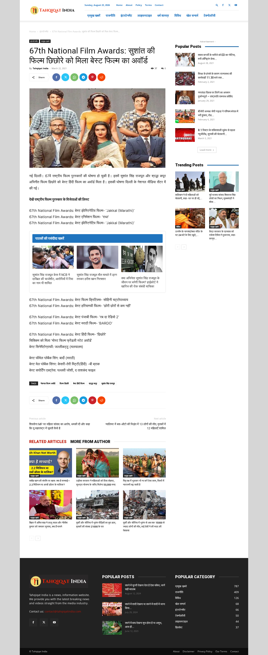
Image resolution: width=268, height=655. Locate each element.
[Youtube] (236, 5)
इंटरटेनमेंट (126, 15)
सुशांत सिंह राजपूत (108, 383)
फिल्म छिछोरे (64, 383)
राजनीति (110, 15)
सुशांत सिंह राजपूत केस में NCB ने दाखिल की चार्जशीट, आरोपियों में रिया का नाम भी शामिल (52, 279)
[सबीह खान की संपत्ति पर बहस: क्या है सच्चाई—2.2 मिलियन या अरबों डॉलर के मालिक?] (50, 462)
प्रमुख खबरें (93, 15)
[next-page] (38, 538)
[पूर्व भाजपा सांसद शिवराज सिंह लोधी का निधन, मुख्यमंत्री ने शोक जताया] (224, 181)
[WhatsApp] (74, 77)
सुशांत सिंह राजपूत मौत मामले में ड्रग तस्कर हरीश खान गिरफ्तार (97, 277)
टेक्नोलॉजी (209, 15)
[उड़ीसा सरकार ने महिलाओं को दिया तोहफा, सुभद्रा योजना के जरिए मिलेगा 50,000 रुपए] (97, 462)
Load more (205, 149)
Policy (139, 5)
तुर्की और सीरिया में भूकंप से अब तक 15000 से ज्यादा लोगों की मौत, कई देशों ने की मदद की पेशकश (144, 526)
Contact (159, 5)
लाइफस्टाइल (145, 15)
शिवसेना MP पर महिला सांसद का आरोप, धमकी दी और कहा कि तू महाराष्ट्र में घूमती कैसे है (59, 426)
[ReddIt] (101, 77)
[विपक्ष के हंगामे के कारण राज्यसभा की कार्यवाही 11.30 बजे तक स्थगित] (185, 78)
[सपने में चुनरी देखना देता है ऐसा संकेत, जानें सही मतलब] (112, 590)
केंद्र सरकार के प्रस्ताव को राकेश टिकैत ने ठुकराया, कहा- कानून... (222, 235)
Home (119, 5)
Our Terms (221, 651)
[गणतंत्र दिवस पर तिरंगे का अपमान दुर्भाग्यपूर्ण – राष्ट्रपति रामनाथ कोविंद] (185, 97)
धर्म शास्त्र (163, 15)
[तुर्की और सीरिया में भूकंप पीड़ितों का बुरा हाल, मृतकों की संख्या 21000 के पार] (97, 504)
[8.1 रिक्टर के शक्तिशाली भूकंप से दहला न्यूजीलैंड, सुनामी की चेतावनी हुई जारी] (185, 135)
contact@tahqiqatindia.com (63, 611)
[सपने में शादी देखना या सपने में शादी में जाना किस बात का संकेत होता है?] (112, 609)
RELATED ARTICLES (48, 441)
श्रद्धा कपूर (93, 383)
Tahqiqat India (40, 68)
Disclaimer (188, 651)
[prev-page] (31, 538)
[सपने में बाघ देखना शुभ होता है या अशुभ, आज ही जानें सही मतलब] (112, 628)
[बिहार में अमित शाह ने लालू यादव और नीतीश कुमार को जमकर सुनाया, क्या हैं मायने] (50, 504)
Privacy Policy (205, 651)
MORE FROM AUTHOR (90, 441)
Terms (148, 5)
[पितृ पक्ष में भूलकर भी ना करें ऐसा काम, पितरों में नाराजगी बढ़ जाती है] (144, 462)
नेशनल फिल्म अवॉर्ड (48, 383)
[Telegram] (83, 77)
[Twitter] (229, 5)
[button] (217, 5)
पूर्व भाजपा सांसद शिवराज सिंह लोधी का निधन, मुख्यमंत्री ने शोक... (222, 198)
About (129, 5)
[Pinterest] (92, 77)
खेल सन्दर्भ (192, 15)
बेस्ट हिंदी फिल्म (79, 383)
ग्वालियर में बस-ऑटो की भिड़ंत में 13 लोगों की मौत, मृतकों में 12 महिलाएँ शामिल (136, 426)
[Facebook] (223, 5)
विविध (177, 15)
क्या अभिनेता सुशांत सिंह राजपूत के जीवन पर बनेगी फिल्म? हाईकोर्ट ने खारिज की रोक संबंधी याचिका (140, 282)
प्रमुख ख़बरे (45, 41)
